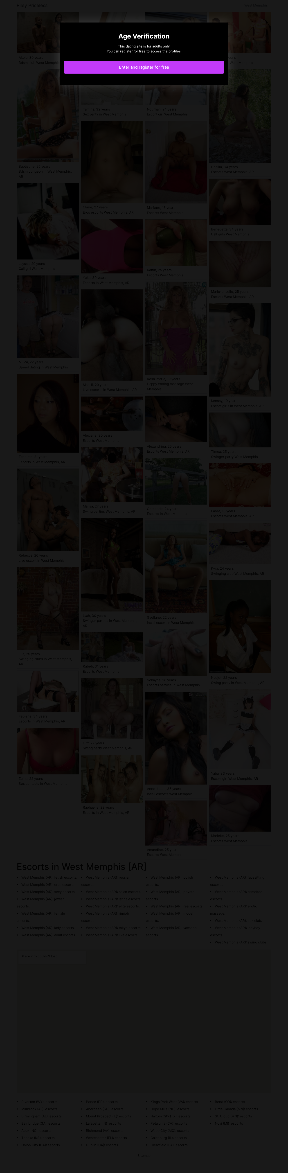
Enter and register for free (144, 67)
